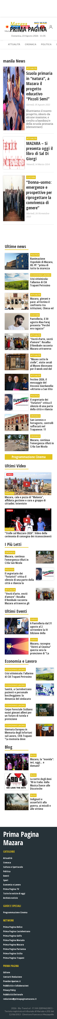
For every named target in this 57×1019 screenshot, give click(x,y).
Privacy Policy (9, 990)
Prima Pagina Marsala (14, 940)
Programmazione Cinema (15, 912)
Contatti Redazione (12, 976)
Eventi (6, 875)
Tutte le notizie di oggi (14, 893)
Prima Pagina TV (11, 889)
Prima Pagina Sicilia (12, 953)
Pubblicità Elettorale (13, 994)
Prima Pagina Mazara (13, 944)
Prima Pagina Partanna (14, 948)
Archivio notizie (10, 897)
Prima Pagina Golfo (12, 935)
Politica (46, 44)
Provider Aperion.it (12, 981)
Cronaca (30, 44)
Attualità (14, 44)
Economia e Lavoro (12, 884)
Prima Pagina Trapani (13, 957)
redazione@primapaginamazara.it (20, 998)
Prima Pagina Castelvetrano (16, 931)
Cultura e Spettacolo (13, 866)
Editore (6, 972)
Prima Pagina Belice (12, 926)
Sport (5, 880)
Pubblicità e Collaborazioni (15, 985)
